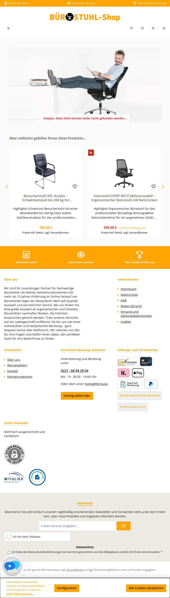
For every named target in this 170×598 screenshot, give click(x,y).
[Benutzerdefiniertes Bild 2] (37, 477)
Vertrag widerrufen (76, 396)
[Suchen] (131, 28)
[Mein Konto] (153, 28)
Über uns (13, 360)
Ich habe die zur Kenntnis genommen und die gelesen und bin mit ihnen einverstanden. (87, 552)
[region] (85, 187)
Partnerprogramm (19, 377)
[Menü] (8, 28)
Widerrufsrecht (131, 306)
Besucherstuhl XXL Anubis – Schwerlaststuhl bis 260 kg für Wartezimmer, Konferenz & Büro (46, 198)
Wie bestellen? (17, 365)
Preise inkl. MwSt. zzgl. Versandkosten (45, 232)
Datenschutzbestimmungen (44, 552)
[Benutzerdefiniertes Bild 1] (14, 477)
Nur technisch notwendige (102, 588)
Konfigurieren (66, 588)
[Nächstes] (163, 186)
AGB (123, 300)
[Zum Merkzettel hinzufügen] (75, 187)
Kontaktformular (96, 384)
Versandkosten (75, 569)
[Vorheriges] (7, 186)
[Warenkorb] (163, 28)
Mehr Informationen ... (20, 594)
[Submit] (123, 526)
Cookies (126, 322)
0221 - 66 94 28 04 (74, 370)
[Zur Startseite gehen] (85, 17)
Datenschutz (129, 295)
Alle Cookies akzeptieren (146, 588)
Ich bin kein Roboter (27, 537)
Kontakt (12, 371)
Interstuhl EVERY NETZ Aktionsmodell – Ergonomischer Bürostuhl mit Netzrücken (124, 198)
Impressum (128, 289)
